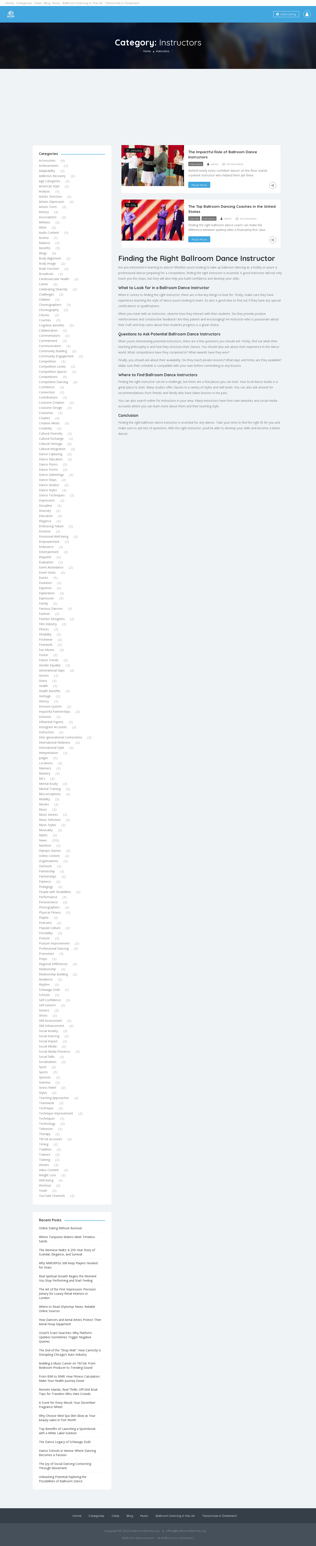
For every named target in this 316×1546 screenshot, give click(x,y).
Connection (47, 392)
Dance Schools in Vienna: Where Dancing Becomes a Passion (67, 1453)
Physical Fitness (50, 912)
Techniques (47, 1118)
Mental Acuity (48, 784)
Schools (44, 995)
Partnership (47, 871)
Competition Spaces (53, 372)
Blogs (43, 253)
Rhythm (44, 984)
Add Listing (287, 14)
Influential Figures (51, 722)
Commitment (48, 341)
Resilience (46, 979)
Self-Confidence (50, 1000)
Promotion (46, 954)
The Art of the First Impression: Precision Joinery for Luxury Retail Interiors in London (67, 1293)
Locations (46, 763)
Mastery (44, 773)
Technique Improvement (56, 1113)
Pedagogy (46, 887)
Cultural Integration (52, 449)
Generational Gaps (52, 670)
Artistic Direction (50, 196)
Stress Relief (47, 1087)
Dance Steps (48, 480)
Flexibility (45, 634)
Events (43, 578)
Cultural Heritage (50, 444)
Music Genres (48, 814)
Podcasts (45, 923)
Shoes (43, 1015)
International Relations (54, 742)
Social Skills (47, 1057)
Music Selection (50, 820)
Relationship (47, 969)
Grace (43, 681)
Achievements (48, 166)
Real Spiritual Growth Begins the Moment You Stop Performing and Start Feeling (68, 1278)
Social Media (48, 1046)
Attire (42, 227)
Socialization (47, 1062)
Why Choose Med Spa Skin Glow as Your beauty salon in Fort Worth (67, 1418)
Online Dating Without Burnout (60, 1228)
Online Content (49, 856)
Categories (24, 3)
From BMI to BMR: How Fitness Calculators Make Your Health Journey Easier (69, 1378)
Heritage (45, 696)
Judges (43, 758)
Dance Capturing (50, 454)
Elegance (45, 521)
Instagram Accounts (53, 727)
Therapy (44, 1134)
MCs (42, 778)
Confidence (47, 387)
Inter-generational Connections (60, 737)
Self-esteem (47, 1005)
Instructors (46, 732)
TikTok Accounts (50, 1139)
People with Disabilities (55, 892)
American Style (49, 186)
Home (9, 3)
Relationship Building (53, 974)
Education (46, 516)
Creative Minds (49, 423)
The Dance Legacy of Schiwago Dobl (65, 1442)
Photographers (49, 907)
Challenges (46, 294)
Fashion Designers (52, 619)
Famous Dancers (51, 608)
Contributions (48, 397)
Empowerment (49, 542)
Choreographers (50, 305)
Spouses (45, 1077)
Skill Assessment (50, 1021)
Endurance (46, 547)
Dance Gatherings (51, 475)
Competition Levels (52, 366)
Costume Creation (51, 402)
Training (44, 1160)
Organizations (48, 861)
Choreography (49, 310)
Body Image (47, 263)
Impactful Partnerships (54, 711)
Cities (38, 3)
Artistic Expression (51, 202)
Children (44, 299)
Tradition (45, 1149)
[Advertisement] (158, 101)
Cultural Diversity (50, 433)
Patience (45, 881)
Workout (45, 1185)
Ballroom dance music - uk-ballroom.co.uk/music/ (158, 1538)
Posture (44, 938)
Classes (44, 315)
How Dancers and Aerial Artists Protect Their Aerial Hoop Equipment (70, 1322)
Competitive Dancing (53, 382)
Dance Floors (48, 464)
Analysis (44, 191)
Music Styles (47, 825)
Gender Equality (50, 665)
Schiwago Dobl (49, 990)
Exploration (47, 593)
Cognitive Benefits (51, 325)
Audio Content (49, 232)
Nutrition (45, 845)
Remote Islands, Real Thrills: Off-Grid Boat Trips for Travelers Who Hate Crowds (68, 1391)
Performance (48, 897)
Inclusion (45, 717)
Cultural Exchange (51, 439)
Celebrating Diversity (53, 289)
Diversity (45, 511)
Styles (43, 1093)
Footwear (45, 639)
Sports (43, 1072)
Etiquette (45, 557)
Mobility (44, 799)
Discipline (45, 505)
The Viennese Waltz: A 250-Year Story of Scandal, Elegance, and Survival (67, 1252)
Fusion (43, 655)
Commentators (49, 335)
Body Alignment (50, 258)
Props (43, 959)
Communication (50, 346)
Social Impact (48, 1041)
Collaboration (48, 330)
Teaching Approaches (54, 1098)
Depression (47, 500)
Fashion (44, 614)
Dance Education (51, 459)
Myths (43, 835)
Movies (44, 804)
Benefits (45, 248)
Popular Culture (49, 928)
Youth (43, 1190)
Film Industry (48, 624)
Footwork (45, 645)
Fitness (44, 629)
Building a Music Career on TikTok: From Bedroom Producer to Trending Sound (67, 1365)
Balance (44, 243)
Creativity (45, 428)
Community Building (53, 351)
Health (43, 686)
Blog (47, 3)
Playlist (44, 917)
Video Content (49, 1170)
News (43, 840)
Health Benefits (49, 691)
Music (56, 3)
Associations (48, 217)
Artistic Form (48, 207)
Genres (44, 675)
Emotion (45, 531)
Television (46, 1129)
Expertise (45, 588)
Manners (45, 768)
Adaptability (47, 171)
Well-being (46, 1180)
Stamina (44, 1082)
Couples (44, 418)
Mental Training (50, 789)
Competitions (48, 377)
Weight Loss (47, 1175)
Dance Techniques (52, 495)
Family (43, 603)
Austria (44, 238)
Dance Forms (48, 469)
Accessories (47, 160)
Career (43, 284)
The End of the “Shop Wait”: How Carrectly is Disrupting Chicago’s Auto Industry (70, 1352)
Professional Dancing (54, 948)
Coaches (45, 320)
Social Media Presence (54, 1051)
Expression (46, 598)
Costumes (46, 413)
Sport (42, 1067)
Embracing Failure (51, 526)
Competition (47, 361)
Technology (47, 1124)
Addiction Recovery (52, 176)
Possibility (46, 933)
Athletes (44, 222)
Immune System (50, 706)
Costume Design (50, 408)
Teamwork (46, 1103)
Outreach (45, 866)
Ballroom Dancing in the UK (83, 3)
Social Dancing (49, 1036)
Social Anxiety (48, 1031)
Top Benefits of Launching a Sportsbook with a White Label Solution (67, 1431)
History (44, 701)
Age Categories (49, 181)
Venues (44, 1165)
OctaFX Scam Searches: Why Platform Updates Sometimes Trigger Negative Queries (65, 1337)
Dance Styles (48, 490)
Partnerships (47, 876)
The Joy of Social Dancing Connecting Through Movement (65, 1466)
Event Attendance (51, 567)
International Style (51, 748)
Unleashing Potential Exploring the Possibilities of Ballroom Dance (62, 1479)
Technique (46, 1108)
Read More (199, 185)
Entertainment (49, 552)
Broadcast (46, 274)
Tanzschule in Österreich (122, 3)
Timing (43, 1144)
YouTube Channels (52, 1196)
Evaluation (46, 562)
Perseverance (48, 902)
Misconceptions (50, 794)
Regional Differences (53, 964)
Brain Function (49, 269)
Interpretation (48, 753)
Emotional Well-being (53, 536)
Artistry (44, 212)
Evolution (45, 583)
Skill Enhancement (51, 1026)
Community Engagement (56, 356)
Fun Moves (46, 650)
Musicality (46, 830)
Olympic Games (50, 851)
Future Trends (48, 660)
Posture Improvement (54, 943)
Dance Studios (49, 485)
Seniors (44, 1010)
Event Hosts (47, 572)
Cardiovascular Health (54, 279)
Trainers (44, 1154)
